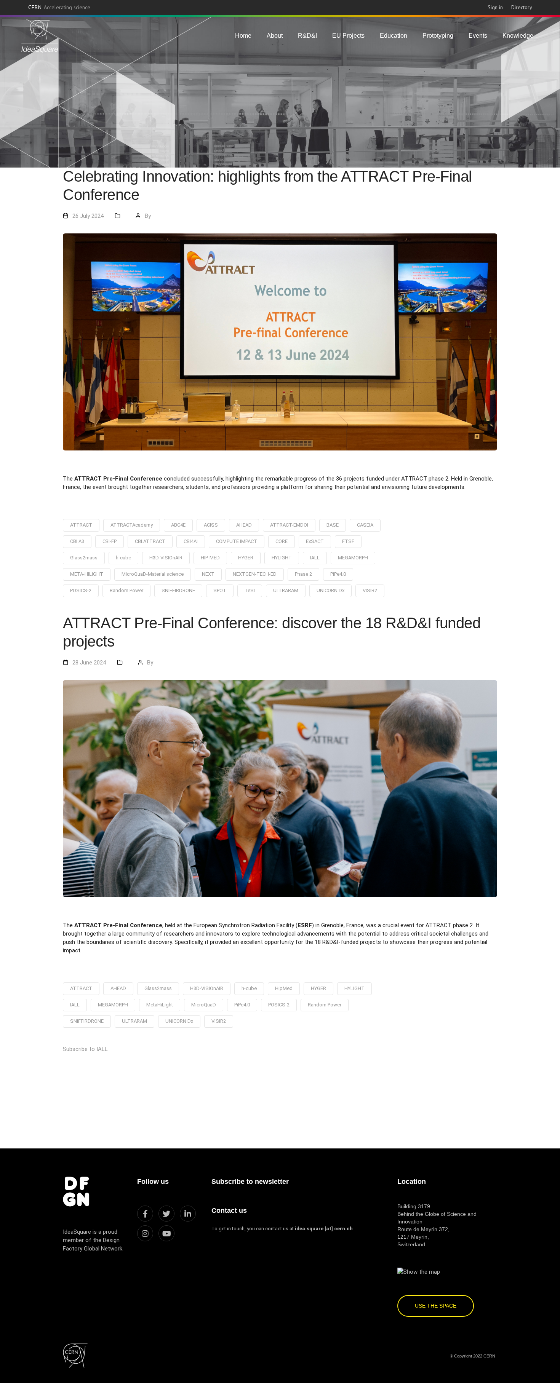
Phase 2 (303, 574)
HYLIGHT (282, 558)
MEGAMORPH (353, 558)
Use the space (435, 1306)
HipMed (284, 988)
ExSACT (315, 541)
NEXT (208, 574)
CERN (59, 7)
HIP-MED (210, 558)
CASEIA (365, 525)
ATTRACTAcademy (131, 525)
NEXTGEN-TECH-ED (255, 574)
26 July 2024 (88, 215)
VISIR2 (370, 590)
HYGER (245, 558)
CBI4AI (191, 541)
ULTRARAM (285, 590)
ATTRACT (81, 525)
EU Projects (348, 35)
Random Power (126, 590)
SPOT (219, 590)
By (148, 215)
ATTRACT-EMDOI (289, 525)
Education (393, 35)
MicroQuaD (203, 1005)
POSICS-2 (80, 590)
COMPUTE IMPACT (236, 541)
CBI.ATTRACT (150, 541)
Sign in (495, 7)
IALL (315, 558)
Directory (521, 7)
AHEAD (244, 525)
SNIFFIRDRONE (178, 590)
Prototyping (437, 35)
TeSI (250, 590)
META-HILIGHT (86, 574)
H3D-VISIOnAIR (165, 558)
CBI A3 (77, 541)
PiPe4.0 (338, 574)
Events (478, 35)
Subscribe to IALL (85, 1049)
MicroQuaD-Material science (153, 574)
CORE (281, 541)
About (275, 35)
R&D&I (307, 35)
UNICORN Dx (330, 590)
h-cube (123, 558)
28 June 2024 (89, 662)
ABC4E (178, 525)
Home (243, 35)
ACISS (211, 525)
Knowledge (517, 35)
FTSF (348, 541)
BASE (332, 525)
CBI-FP (109, 541)
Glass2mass (84, 558)
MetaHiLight (159, 1005)
